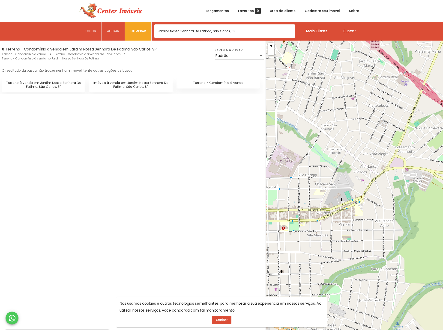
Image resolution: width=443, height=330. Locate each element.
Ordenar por (229, 50)
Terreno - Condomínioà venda (218, 82)
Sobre (354, 11)
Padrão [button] (221, 55)
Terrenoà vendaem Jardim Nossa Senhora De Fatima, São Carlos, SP (43, 84)
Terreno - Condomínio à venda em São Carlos (87, 54)
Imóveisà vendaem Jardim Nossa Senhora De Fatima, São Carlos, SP (130, 84)
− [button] (271, 52)
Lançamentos (217, 11)
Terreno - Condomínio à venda (24, 54)
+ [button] (271, 46)
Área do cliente (283, 11)
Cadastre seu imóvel (322, 11)
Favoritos (248, 11)
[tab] (90, 31)
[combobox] (224, 31)
